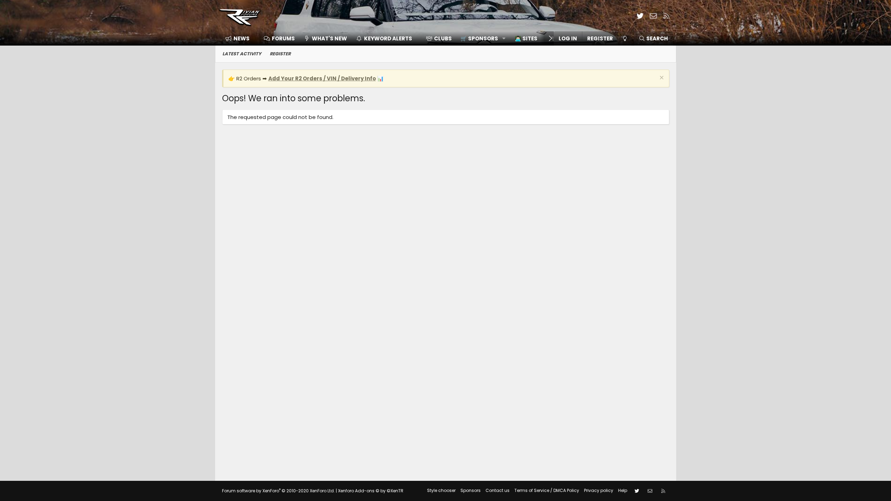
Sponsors (470, 490)
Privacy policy (598, 490)
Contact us (498, 490)
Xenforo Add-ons (370, 491)
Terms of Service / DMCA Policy (546, 490)
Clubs (443, 38)
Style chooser (441, 490)
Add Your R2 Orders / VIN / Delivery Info (322, 78)
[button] (480, 38)
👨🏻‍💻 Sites (526, 38)
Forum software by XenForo (278, 491)
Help (622, 490)
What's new (329, 38)
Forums (283, 38)
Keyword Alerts (388, 38)
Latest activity (241, 53)
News (242, 38)
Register (280, 53)
